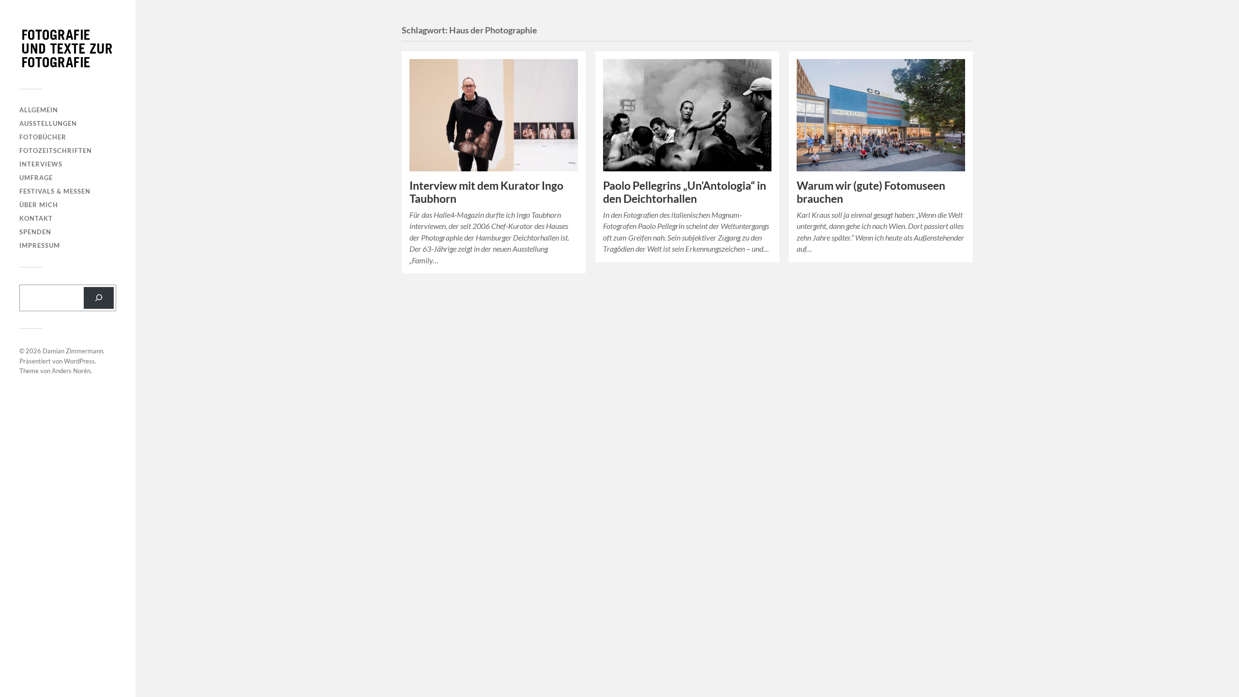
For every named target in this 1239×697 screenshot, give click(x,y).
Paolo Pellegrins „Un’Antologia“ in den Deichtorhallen (684, 192)
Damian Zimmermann (73, 351)
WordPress (79, 361)
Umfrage (36, 178)
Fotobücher (42, 137)
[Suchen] (99, 298)
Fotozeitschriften (55, 150)
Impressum (39, 245)
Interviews (40, 164)
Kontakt (36, 218)
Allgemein (38, 110)
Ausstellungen (48, 123)
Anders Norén (71, 371)
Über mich (38, 205)
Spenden (35, 232)
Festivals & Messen (55, 191)
